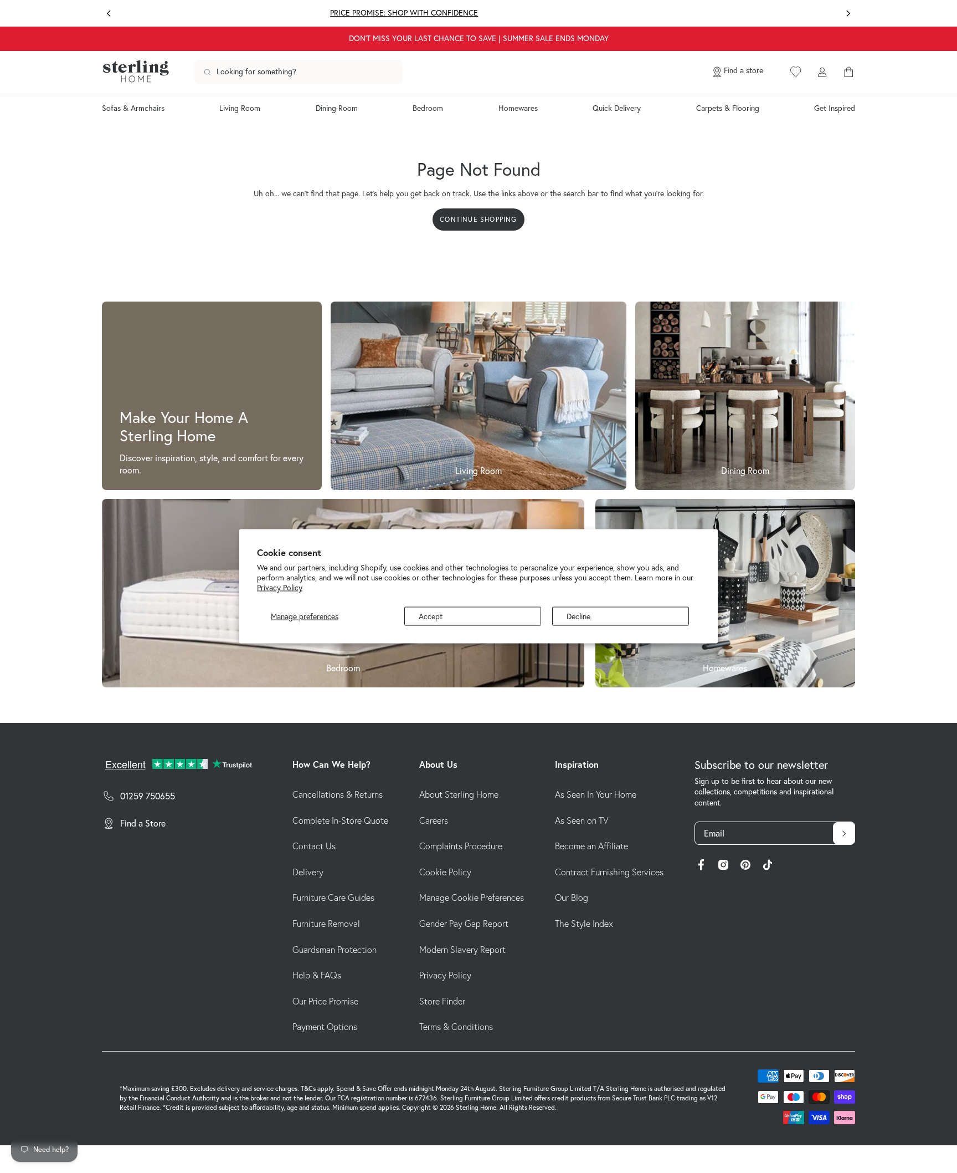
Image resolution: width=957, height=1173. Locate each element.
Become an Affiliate (591, 845)
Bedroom (428, 108)
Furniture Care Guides (333, 897)
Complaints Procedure (460, 845)
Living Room (239, 108)
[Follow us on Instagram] (723, 866)
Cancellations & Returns (337, 794)
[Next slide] (848, 14)
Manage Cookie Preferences (471, 897)
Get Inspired (834, 108)
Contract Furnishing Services (609, 872)
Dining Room (337, 108)
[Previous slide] (109, 14)
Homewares (518, 108)
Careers (433, 820)
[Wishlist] (796, 72)
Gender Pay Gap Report (463, 923)
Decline (578, 616)
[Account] (822, 72)
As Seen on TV (582, 820)
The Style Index (584, 923)
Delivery (307, 872)
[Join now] (844, 833)
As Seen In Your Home (595, 794)
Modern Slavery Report (462, 949)
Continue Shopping (478, 219)
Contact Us (314, 845)
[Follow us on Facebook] (701, 866)
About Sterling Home (458, 794)
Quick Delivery (617, 108)
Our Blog (571, 897)
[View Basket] (848, 72)
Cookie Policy (445, 872)
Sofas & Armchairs (133, 108)
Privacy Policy (279, 588)
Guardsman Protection (334, 949)
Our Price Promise (325, 1001)
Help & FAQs (316, 975)
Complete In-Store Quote (340, 820)
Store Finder (442, 1001)
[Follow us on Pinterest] (745, 866)
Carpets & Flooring (727, 108)
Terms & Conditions (456, 1026)
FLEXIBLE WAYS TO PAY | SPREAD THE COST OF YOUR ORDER (695, 13)
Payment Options (324, 1026)
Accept (431, 616)
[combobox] (298, 72)
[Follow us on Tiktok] (767, 866)
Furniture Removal (326, 923)
